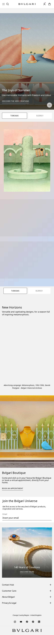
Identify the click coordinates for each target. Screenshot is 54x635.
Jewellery (7, 351)
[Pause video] (49, 105)
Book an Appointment (12, 488)
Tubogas (14, 115)
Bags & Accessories (28, 364)
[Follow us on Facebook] (27, 621)
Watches (46, 351)
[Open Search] (7, 4)
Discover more (27, 572)
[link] (49, 4)
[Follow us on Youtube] (21, 621)
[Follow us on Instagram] (15, 621)
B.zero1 (40, 115)
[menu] (3, 4)
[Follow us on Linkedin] (39, 621)
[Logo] (27, 4)
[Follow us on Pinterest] (33, 621)
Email (5, 514)
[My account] (44, 4)
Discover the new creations (15, 101)
